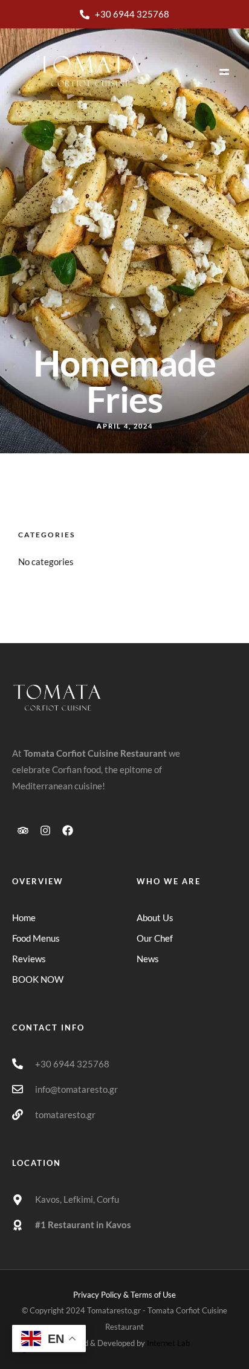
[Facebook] (68, 830)
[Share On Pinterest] (69, 1319)
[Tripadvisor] (23, 830)
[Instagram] (45, 830)
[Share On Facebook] (36, 1319)
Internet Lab (168, 1343)
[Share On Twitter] (53, 1319)
